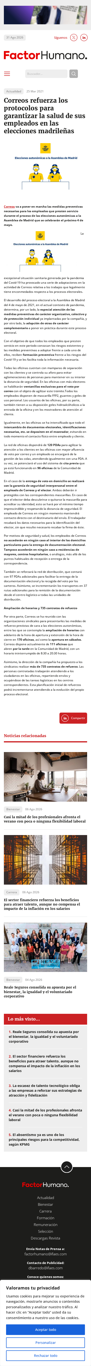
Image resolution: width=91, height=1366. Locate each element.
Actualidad (45, 1197)
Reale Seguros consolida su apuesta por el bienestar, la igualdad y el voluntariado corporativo (40, 991)
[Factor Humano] (45, 55)
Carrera (45, 1211)
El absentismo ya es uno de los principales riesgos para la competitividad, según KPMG (44, 1139)
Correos (9, 206)
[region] (45, 1323)
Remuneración (46, 1224)
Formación (45, 1217)
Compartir (78, 718)
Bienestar (45, 1204)
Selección (45, 1231)
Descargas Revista (45, 1238)
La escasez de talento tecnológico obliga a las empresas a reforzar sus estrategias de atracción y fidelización (45, 1090)
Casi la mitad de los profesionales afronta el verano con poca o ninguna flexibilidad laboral (45, 819)
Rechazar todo (45, 1355)
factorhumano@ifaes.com (46, 1253)
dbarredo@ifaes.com (45, 1267)
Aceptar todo (45, 1329)
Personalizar (45, 1342)
